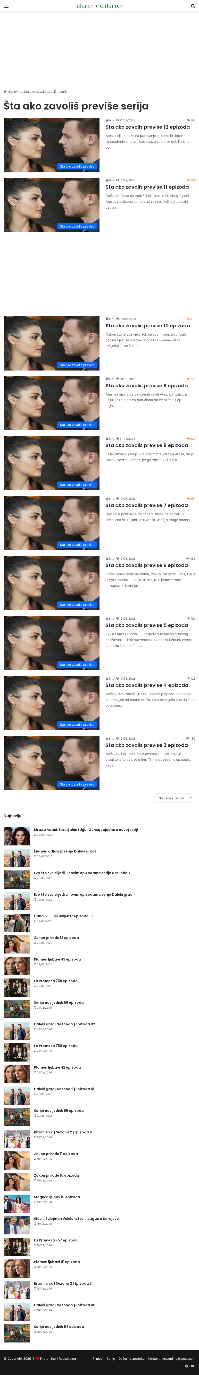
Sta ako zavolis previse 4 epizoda (147, 685)
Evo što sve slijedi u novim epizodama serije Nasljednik (82, 872)
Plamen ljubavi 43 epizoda (57, 959)
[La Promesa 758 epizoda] (17, 1052)
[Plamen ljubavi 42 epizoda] (17, 1074)
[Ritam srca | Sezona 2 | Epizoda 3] (17, 1290)
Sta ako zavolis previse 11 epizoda (147, 187)
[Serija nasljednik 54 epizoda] (17, 1333)
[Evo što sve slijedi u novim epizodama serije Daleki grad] (17, 901)
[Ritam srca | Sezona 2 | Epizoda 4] (17, 1139)
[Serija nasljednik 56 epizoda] (17, 1009)
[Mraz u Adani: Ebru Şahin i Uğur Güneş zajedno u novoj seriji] (17, 836)
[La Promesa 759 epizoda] (17, 988)
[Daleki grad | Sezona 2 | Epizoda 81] (17, 1096)
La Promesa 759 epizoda (56, 981)
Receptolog (67, 1358)
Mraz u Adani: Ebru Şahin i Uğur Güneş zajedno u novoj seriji (86, 829)
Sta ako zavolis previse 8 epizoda (147, 445)
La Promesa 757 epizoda (56, 1240)
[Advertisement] (99, 50)
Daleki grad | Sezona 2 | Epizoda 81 (64, 1089)
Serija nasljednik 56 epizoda (59, 1002)
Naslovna (14, 91)
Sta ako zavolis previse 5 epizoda (147, 625)
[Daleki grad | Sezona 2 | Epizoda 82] (17, 1031)
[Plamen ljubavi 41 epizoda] (17, 1268)
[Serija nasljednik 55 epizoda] (17, 1117)
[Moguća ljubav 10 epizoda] (17, 1204)
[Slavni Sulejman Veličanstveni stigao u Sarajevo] (17, 1225)
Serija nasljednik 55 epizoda (59, 1110)
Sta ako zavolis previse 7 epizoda (147, 505)
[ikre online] (99, 5)
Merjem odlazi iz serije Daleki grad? (65, 851)
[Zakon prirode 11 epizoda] (17, 1160)
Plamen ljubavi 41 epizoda (57, 1261)
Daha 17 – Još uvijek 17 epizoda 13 (63, 916)
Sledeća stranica (171, 798)
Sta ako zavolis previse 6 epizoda (147, 565)
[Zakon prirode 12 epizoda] (17, 944)
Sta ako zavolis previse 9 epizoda (147, 385)
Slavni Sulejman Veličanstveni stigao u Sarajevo (76, 1218)
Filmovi (98, 1358)
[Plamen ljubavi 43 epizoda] (17, 966)
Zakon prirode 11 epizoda (56, 1153)
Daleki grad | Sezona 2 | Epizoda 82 (64, 1024)
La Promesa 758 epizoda (56, 1045)
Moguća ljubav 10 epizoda (57, 1197)
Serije (111, 1358)
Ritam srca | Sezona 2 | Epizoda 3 (63, 1283)
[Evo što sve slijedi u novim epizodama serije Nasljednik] (17, 879)
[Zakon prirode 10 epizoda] (17, 1182)
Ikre (111, 120)
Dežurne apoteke (131, 1358)
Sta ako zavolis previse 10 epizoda (148, 325)
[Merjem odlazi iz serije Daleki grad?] (17, 858)
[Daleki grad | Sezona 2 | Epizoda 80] (17, 1312)
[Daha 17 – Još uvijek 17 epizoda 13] (17, 923)
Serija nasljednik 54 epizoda (59, 1326)
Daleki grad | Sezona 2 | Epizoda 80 (64, 1305)
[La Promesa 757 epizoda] (17, 1247)
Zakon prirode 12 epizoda (56, 937)
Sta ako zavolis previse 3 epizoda (147, 745)
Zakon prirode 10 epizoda (56, 1175)
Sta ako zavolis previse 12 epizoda (148, 127)
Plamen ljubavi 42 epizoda (57, 1067)
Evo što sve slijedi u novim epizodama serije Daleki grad (83, 894)
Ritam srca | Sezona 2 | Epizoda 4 (63, 1132)
